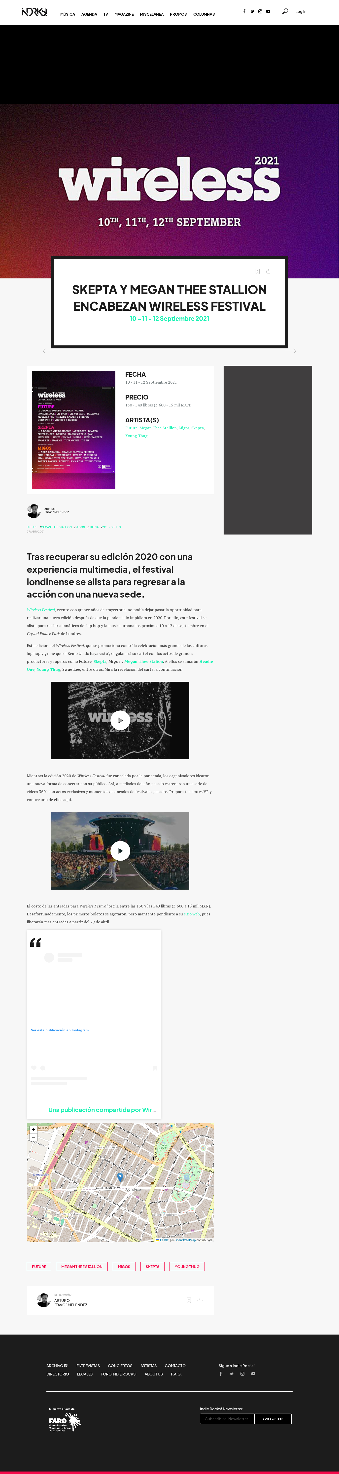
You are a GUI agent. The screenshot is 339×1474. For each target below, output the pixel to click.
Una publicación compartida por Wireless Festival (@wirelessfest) (142, 1109)
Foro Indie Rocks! (119, 1374)
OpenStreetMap (185, 1240)
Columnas (204, 14)
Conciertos (120, 1365)
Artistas (148, 1365)
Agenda (89, 14)
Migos (184, 428)
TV (105, 14)
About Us (154, 1374)
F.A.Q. (176, 1374)
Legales (85, 1374)
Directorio (57, 1374)
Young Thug (136, 435)
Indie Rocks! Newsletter (221, 1409)
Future (131, 428)
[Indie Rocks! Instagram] (260, 11)
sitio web (192, 914)
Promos (178, 14)
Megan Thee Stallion (158, 428)
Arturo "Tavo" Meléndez (56, 510)
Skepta (197, 428)
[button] (120, 1177)
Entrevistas (88, 1365)
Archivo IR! (57, 1365)
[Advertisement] (169, 64)
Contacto (175, 1365)
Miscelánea (152, 14)
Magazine (124, 14)
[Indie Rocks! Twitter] (252, 11)
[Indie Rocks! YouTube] (268, 11)
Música (67, 14)
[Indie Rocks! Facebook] (244, 11)
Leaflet (164, 1240)
